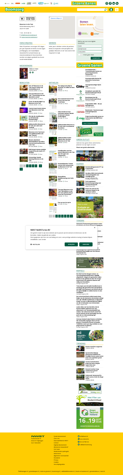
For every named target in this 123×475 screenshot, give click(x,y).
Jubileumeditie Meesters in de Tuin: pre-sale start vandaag (37, 125)
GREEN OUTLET (83, 139)
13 (40, 166)
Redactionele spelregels (61, 451)
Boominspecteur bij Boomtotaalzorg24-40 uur (93, 98)
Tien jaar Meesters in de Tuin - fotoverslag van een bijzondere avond (37, 95)
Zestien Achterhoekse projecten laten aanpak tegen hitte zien (92, 363)
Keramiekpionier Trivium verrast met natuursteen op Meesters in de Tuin (65, 165)
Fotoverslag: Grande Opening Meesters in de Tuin (36, 158)
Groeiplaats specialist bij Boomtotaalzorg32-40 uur (93, 91)
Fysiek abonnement (60, 436)
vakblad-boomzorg (86, 444)
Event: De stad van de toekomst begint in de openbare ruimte (92, 190)
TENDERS (80, 220)
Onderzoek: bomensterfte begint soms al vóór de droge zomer (94, 376)
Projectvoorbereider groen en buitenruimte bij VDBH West (94, 117)
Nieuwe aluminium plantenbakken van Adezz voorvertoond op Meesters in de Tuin (37, 142)
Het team (57, 449)
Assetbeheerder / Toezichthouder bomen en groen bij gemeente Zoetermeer (93, 72)
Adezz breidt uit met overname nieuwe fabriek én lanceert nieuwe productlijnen (66, 114)
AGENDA (80, 164)
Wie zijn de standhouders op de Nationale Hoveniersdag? (36, 117)
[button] (35, 244)
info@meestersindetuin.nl (29, 35)
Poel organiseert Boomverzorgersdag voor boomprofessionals (93, 182)
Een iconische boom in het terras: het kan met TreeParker (66, 100)
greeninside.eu (94, 471)
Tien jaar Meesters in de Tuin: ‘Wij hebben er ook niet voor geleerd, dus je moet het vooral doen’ (65, 192)
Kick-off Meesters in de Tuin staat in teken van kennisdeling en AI (36, 87)
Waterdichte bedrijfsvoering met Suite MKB (66, 178)
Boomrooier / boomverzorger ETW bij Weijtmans (94, 110)
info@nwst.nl (84, 436)
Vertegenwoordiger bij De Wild (93, 85)
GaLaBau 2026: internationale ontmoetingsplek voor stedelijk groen (94, 174)
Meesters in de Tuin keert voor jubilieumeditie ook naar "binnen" (36, 133)
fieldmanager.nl (23, 471)
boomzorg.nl (56, 471)
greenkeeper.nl (34, 471)
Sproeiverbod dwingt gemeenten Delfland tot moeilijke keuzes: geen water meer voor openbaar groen (94, 355)
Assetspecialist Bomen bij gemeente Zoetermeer (93, 79)
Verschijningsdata (59, 464)
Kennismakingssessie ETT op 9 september (94, 167)
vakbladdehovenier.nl (67, 471)
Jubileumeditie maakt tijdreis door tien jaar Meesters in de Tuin (64, 139)
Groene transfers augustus (93, 346)
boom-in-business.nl (82, 471)
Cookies (56, 462)
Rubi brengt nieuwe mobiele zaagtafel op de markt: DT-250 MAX (37, 151)
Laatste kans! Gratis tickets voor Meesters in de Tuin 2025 (37, 109)
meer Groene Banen (90, 123)
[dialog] (61, 237)
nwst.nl (102, 471)
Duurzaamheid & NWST (61, 440)
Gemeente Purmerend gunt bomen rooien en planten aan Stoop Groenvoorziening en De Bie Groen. (89, 225)
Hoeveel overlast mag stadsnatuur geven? (92, 369)
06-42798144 (84, 442)
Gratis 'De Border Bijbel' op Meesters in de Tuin (37, 102)
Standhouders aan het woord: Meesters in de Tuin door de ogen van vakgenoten (66, 153)
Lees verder (42, 239)
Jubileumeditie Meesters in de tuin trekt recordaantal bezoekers (66, 126)
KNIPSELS (80, 270)
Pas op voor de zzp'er (64, 202)
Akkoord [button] (86, 244)
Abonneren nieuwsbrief (61, 447)
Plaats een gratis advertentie (85, 147)
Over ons (57, 438)
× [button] (94, 227)
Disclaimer (57, 458)
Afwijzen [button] (71, 244)
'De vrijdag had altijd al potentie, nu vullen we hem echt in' (66, 87)
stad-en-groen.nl (45, 471)
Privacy (56, 460)
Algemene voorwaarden (61, 456)
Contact (56, 443)
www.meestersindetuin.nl (29, 37)
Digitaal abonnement (60, 445)
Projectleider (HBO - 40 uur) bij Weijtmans (93, 104)
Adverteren (57, 453)
